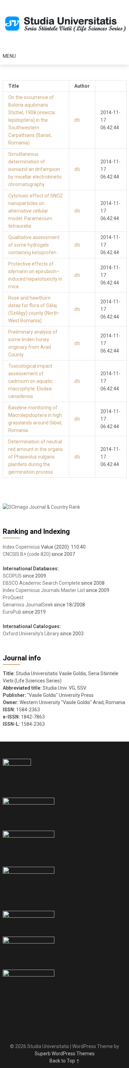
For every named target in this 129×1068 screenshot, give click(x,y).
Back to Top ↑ (65, 1061)
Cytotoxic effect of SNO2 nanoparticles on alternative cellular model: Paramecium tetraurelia (35, 211)
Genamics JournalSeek (28, 604)
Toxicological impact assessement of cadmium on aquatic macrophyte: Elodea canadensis (30, 381)
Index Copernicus (21, 547)
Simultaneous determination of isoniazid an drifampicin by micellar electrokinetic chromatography (35, 169)
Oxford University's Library (31, 633)
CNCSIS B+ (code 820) (27, 554)
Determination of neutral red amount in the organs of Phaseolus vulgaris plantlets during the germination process (35, 457)
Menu (9, 56)
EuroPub (12, 612)
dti (77, 120)
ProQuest (13, 597)
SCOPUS (12, 576)
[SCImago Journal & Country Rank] (41, 507)
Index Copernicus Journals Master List (44, 590)
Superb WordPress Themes (65, 1053)
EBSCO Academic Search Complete (41, 583)
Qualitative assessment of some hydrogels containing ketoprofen (34, 245)
